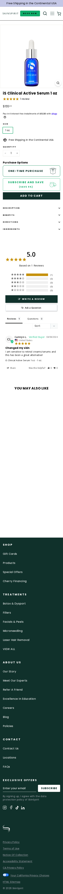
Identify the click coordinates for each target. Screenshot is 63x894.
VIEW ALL (9, 649)
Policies (8, 726)
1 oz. (7, 130)
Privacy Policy (11, 842)
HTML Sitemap (11, 881)
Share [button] (13, 368)
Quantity (9, 146)
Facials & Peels (13, 622)
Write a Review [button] (33, 299)
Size (5, 124)
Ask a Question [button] (33, 307)
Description (11, 208)
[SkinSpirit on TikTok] (17, 808)
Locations (9, 758)
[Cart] (59, 13)
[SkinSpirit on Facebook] (11, 808)
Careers (8, 708)
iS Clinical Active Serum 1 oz (20, 360)
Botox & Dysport (14, 603)
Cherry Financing (15, 581)
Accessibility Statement (17, 861)
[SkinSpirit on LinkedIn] (23, 808)
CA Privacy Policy (13, 867)
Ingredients (11, 229)
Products (9, 563)
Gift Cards (10, 554)
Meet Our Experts (15, 681)
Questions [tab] (32, 318)
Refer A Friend (13, 690)
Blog (6, 717)
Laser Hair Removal (16, 640)
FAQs (6, 767)
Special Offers (13, 572)
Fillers (7, 613)
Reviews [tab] (11, 318)
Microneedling (13, 631)
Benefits (9, 215)
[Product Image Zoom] (58, 83)
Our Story (9, 671)
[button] (50, 368)
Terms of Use (11, 848)
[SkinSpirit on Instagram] (5, 808)
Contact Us (11, 748)
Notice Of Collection (15, 854)
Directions (10, 222)
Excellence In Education (19, 699)
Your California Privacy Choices (29, 875)
